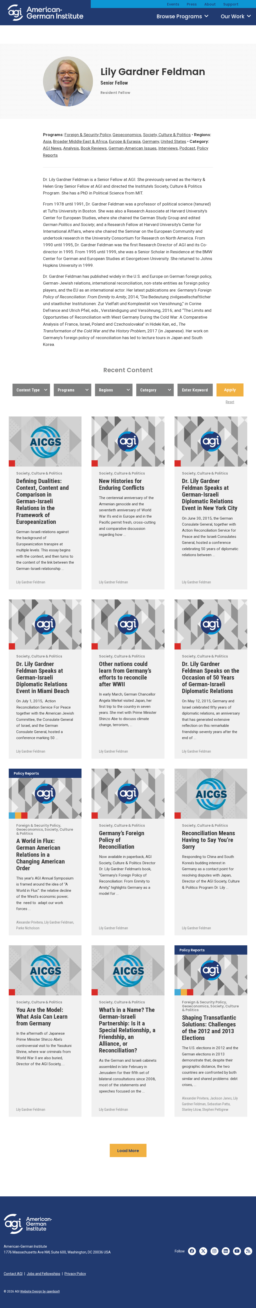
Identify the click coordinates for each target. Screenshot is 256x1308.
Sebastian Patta (218, 1104)
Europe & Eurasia (124, 141)
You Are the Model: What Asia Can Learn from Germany (42, 1016)
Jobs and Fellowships (43, 1274)
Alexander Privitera (29, 922)
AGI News (52, 148)
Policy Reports (26, 773)
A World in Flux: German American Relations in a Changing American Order (40, 854)
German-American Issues (132, 148)
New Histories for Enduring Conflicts (121, 484)
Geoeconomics (126, 134)
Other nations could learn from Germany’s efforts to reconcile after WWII (125, 674)
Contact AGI (13, 1274)
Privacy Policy (75, 1274)
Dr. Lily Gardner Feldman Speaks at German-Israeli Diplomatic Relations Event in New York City (210, 494)
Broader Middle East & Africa (80, 141)
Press (192, 4)
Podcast (187, 148)
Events (173, 4)
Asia (47, 141)
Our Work (233, 16)
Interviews (168, 148)
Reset (230, 402)
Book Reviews (94, 148)
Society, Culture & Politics (167, 134)
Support (230, 4)
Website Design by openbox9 (40, 1291)
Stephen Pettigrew (215, 1110)
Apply (230, 390)
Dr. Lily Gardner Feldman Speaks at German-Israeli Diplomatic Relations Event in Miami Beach (42, 677)
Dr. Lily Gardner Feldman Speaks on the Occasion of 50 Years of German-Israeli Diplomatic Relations (210, 677)
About (210, 4)
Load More (128, 1151)
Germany (150, 141)
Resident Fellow (115, 92)
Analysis (71, 148)
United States (173, 141)
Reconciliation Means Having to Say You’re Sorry (208, 839)
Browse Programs (179, 16)
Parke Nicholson (28, 928)
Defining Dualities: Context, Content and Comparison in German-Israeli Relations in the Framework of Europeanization (42, 501)
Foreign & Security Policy (87, 134)
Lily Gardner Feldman (30, 582)
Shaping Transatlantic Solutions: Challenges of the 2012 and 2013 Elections (209, 1027)
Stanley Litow (191, 1110)
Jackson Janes (221, 1098)
